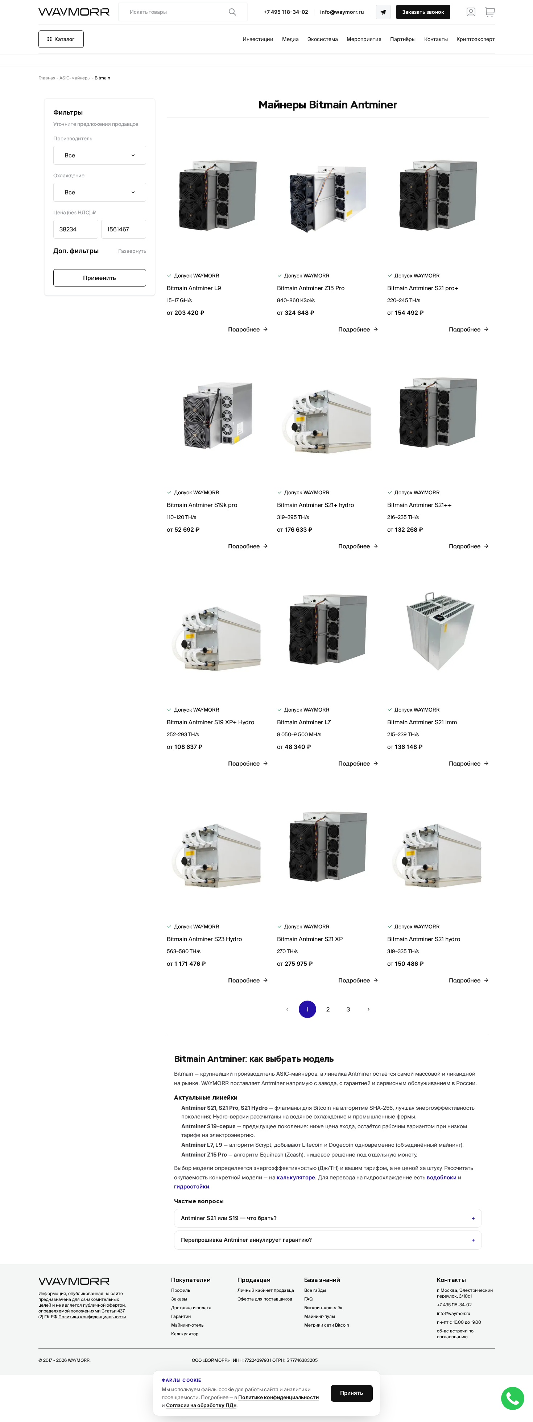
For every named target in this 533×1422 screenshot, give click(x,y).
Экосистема (322, 39)
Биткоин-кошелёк (323, 1307)
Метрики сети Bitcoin (326, 1325)
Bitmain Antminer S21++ (419, 505)
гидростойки (191, 1186)
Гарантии (181, 1316)
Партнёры (403, 39)
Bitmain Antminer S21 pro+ (422, 288)
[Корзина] (490, 12)
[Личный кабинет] (471, 12)
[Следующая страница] (368, 1009)
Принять (351, 1392)
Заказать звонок (423, 12)
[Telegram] (383, 12)
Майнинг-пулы (319, 1316)
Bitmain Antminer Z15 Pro (310, 288)
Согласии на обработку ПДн (201, 1405)
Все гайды (315, 1290)
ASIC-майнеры (75, 77)
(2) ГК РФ (82, 1316)
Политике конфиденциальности (278, 1397)
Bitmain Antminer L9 (194, 288)
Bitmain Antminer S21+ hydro (315, 505)
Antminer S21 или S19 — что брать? (229, 1218)
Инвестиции (258, 39)
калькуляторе (296, 1177)
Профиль (180, 1290)
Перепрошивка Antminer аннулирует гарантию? (246, 1239)
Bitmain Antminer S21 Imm (422, 722)
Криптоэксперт (475, 39)
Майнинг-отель (187, 1325)
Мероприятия (364, 39)
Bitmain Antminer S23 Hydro (204, 939)
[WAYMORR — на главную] (74, 12)
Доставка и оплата (191, 1307)
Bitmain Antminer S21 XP (310, 939)
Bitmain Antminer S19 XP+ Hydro (210, 722)
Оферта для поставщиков (264, 1299)
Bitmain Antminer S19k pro (202, 505)
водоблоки (441, 1177)
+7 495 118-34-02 (286, 12)
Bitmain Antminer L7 (304, 722)
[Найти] (232, 12)
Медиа (290, 39)
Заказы (179, 1299)
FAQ (308, 1299)
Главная (46, 77)
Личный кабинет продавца (265, 1290)
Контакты (436, 39)
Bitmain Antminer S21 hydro (423, 939)
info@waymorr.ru (342, 12)
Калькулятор (184, 1333)
